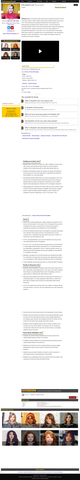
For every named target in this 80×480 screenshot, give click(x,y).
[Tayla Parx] (15, 47)
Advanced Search (60, 7)
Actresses (9, 31)
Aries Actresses (35, 135)
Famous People (35, 478)
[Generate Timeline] (29, 391)
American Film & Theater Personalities (41, 215)
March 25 (9, 21)
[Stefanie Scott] (6, 47)
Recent (45, 475)
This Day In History (23, 476)
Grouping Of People (38, 475)
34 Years (26, 72)
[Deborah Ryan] (6, 55)
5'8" (27, 86)
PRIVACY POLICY (44, 476)
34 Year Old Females (34, 72)
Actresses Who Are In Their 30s (59, 135)
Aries (17, 21)
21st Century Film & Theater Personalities (54, 472)
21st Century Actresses (40, 472)
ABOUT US (56, 476)
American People (26, 135)
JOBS (60, 476)
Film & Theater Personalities (9, 33)
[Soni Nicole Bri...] (15, 55)
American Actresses (45, 135)
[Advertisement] (44, 13)
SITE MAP (30, 476)
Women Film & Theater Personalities (31, 138)
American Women (32, 83)
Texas (29, 92)
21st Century (20, 472)
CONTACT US (51, 476)
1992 (14, 21)
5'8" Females (36, 86)
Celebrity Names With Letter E (29, 472)
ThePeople (9, 1)
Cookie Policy (36, 476)
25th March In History (8, 103)
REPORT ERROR (73, 397)
